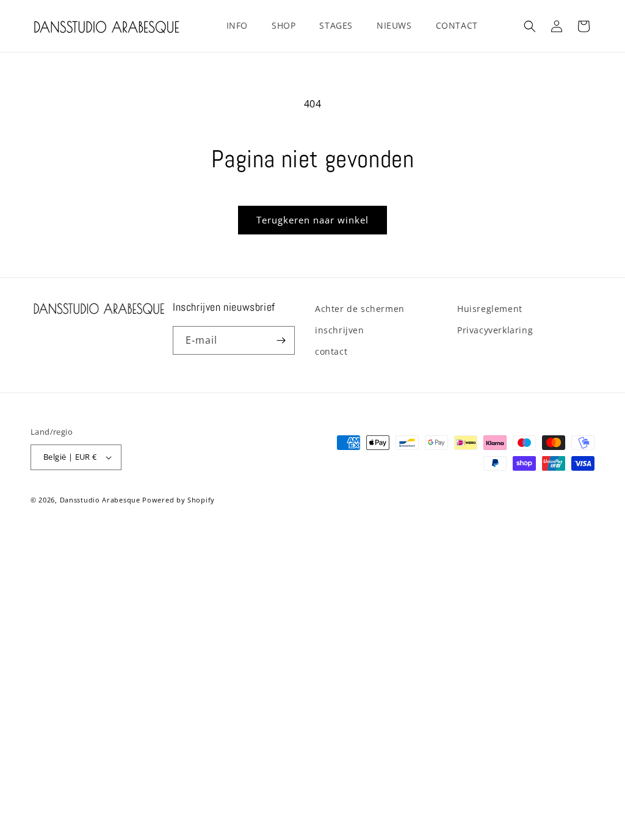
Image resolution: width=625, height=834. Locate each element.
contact (331, 351)
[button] (241, 25)
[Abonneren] (280, 340)
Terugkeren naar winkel (312, 220)
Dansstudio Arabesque (100, 499)
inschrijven (339, 330)
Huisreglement (489, 308)
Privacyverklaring (495, 330)
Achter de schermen (360, 308)
